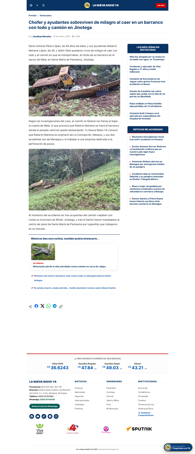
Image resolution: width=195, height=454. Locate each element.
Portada (32, 15)
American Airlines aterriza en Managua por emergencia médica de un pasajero (147, 164)
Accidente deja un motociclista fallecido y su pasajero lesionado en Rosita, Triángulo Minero (147, 176)
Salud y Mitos (112, 400)
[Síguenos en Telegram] (50, 416)
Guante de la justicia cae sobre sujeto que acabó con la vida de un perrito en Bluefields (147, 94)
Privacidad (143, 396)
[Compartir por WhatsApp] (48, 307)
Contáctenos (144, 392)
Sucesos (79, 388)
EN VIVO (161, 5)
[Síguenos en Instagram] (56, 416)
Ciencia (109, 396)
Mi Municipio (112, 408)
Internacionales (82, 400)
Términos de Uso (146, 404)
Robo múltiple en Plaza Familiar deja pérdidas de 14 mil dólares (146, 105)
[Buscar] (43, 5)
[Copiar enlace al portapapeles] (61, 306)
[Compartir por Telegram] (54, 307)
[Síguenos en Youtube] (37, 416)
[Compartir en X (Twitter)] (42, 307)
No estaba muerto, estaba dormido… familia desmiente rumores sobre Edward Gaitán (75, 288)
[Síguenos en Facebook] (31, 416)
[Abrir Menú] (31, 5)
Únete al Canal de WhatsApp (44, 406)
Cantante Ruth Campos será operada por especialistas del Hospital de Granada (145, 116)
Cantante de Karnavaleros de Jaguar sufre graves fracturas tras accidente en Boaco (147, 81)
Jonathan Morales (41, 36)
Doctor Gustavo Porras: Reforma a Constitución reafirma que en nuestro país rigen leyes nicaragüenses (148, 150)
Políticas (79, 408)
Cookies (142, 400)
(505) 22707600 (46, 396)
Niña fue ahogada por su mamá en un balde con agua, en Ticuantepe (147, 58)
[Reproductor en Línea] (37, 5)
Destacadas (45, 15)
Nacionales (80, 392)
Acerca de (143, 388)
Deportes (79, 396)
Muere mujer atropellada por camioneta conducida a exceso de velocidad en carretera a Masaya (147, 189)
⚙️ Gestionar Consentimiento (145, 414)
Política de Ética (145, 408)
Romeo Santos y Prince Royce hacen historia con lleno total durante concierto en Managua (146, 201)
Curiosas (110, 392)
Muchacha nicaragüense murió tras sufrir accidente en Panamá (147, 138)
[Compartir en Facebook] (36, 307)
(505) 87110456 (47, 399)
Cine (108, 404)
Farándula (111, 388)
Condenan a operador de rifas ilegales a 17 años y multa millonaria (145, 69)
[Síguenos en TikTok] (44, 416)
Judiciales (79, 404)
